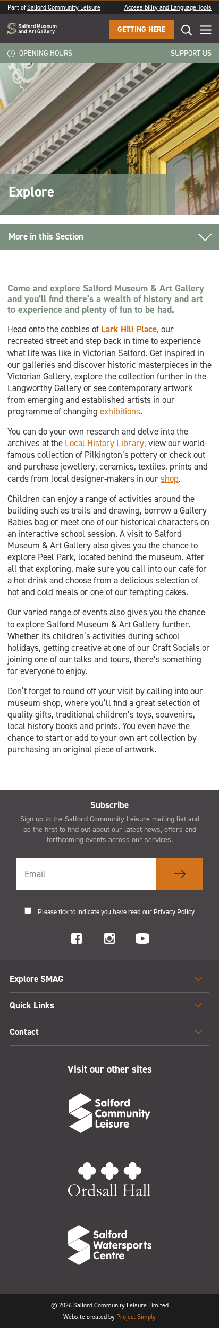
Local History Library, (106, 443)
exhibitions (120, 411)
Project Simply (136, 1317)
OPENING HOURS (45, 53)
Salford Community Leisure (63, 7)
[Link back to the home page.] (32, 29)
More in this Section (46, 236)
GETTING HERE (141, 29)
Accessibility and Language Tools (168, 7)
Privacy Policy (174, 911)
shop (170, 478)
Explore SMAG (36, 979)
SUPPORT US (191, 53)
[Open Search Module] (183, 30)
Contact (24, 1032)
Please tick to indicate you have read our (116, 911)
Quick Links (32, 1005)
